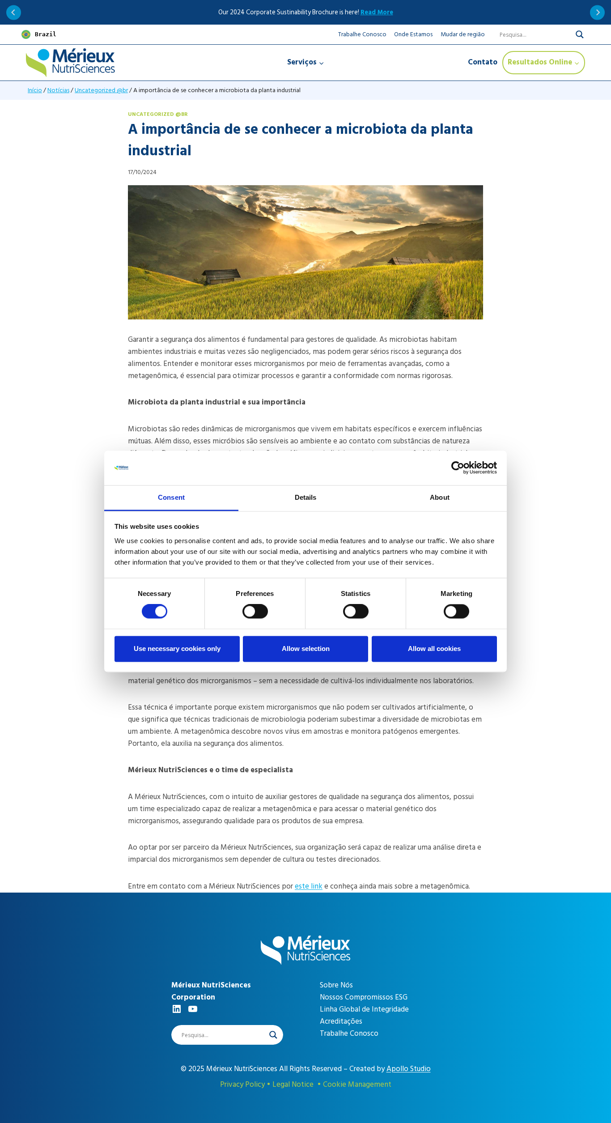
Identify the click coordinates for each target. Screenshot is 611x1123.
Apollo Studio (408, 1069)
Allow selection (306, 648)
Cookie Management (357, 1084)
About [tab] (440, 497)
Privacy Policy (242, 1084)
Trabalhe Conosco (362, 34)
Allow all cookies (434, 648)
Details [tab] (306, 497)
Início (35, 90)
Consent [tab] (171, 497)
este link (308, 886)
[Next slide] (597, 12)
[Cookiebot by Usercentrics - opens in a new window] (458, 468)
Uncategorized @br (101, 90)
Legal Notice (293, 1084)
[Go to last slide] (13, 12)
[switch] (255, 611)
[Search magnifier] (579, 34)
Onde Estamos (413, 34)
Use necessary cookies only (177, 648)
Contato (482, 62)
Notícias (58, 90)
